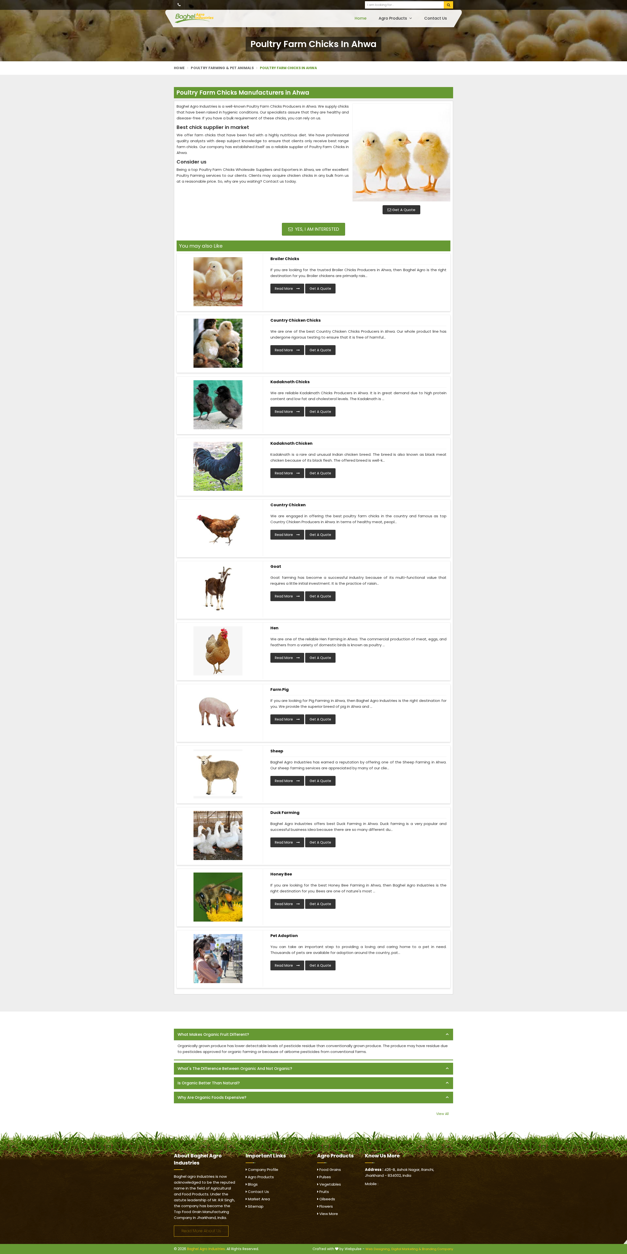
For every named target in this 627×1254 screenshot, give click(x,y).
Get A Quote (403, 209)
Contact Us (435, 18)
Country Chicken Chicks (295, 320)
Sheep (276, 751)
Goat (275, 566)
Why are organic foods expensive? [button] (212, 1097)
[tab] (313, 1035)
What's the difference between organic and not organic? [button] (235, 1068)
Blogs (252, 1184)
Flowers (325, 1206)
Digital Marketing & (406, 1249)
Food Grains (329, 1169)
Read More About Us (201, 1231)
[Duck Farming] (218, 835)
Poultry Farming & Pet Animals (222, 67)
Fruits (323, 1191)
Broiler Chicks (284, 259)
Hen (274, 628)
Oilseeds (326, 1199)
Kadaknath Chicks (290, 382)
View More (328, 1213)
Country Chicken (288, 505)
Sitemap (255, 1206)
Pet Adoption (284, 935)
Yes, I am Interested (316, 229)
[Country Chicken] (218, 527)
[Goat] (218, 589)
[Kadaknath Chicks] (218, 404)
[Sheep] (218, 773)
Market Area (258, 1199)
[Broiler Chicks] (218, 281)
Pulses (324, 1176)
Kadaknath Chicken (291, 443)
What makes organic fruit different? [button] (213, 1034)
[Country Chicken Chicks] (218, 343)
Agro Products (393, 18)
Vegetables (329, 1184)
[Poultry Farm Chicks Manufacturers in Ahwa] (401, 152)
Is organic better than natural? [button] (209, 1083)
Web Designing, (377, 1249)
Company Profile (262, 1169)
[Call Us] (179, 5)
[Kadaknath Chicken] (218, 466)
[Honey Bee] (218, 897)
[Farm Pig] (218, 712)
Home (360, 18)
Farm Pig (279, 689)
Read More (284, 288)
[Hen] (218, 650)
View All (442, 1113)
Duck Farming (285, 812)
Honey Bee (281, 874)
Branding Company (437, 1249)
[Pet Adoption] (218, 958)
